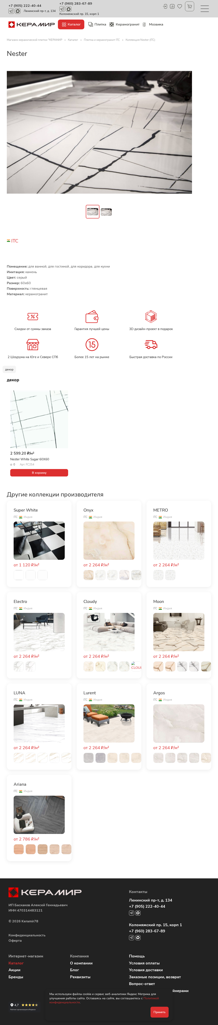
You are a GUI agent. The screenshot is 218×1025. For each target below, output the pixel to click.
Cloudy (90, 601)
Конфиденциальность (27, 935)
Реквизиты (80, 977)
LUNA (19, 693)
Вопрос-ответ (142, 983)
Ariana (20, 784)
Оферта (15, 941)
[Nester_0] (99, 132)
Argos (159, 693)
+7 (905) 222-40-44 (25, 6)
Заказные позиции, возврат (155, 977)
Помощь (137, 956)
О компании (81, 963)
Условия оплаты (144, 963)
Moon (158, 601)
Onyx (88, 510)
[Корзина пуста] (189, 6)
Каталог (16, 963)
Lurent (89, 693)
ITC (14, 241)
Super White (26, 510)
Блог (74, 970)
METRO (160, 510)
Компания (79, 956)
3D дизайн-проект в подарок (151, 329)
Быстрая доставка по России (150, 357)
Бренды (16, 977)
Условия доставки (146, 970)
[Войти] (164, 6)
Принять (159, 1012)
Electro (20, 601)
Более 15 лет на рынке (92, 357)
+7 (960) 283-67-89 (75, 4)
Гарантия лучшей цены (92, 329)
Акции (14, 970)
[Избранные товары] (179, 6)
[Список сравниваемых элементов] (172, 6)
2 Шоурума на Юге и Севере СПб (33, 357)
